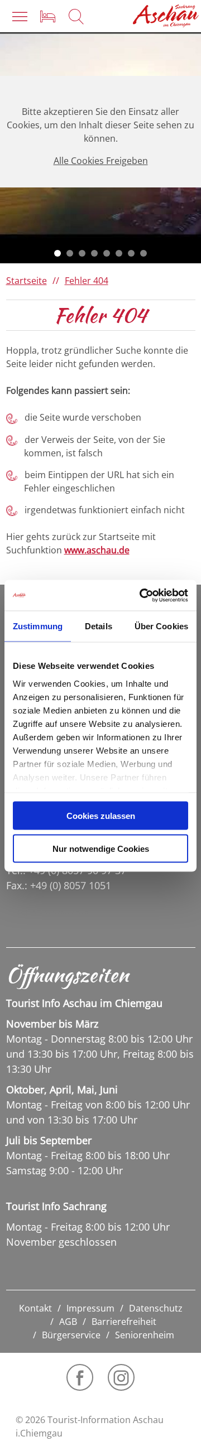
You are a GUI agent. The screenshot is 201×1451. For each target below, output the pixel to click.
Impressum (90, 1308)
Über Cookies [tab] (161, 626)
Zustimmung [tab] (38, 626)
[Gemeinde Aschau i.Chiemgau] (166, 15)
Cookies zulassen (100, 816)
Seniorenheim (144, 1335)
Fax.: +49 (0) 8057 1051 (58, 885)
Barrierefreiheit (124, 1321)
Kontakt (35, 1308)
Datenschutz (156, 1308)
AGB (68, 1321)
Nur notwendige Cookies (100, 848)
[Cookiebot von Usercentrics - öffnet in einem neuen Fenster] (141, 595)
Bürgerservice (71, 1335)
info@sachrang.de (54, 913)
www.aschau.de (97, 550)
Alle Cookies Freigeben (101, 161)
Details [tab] (98, 626)
